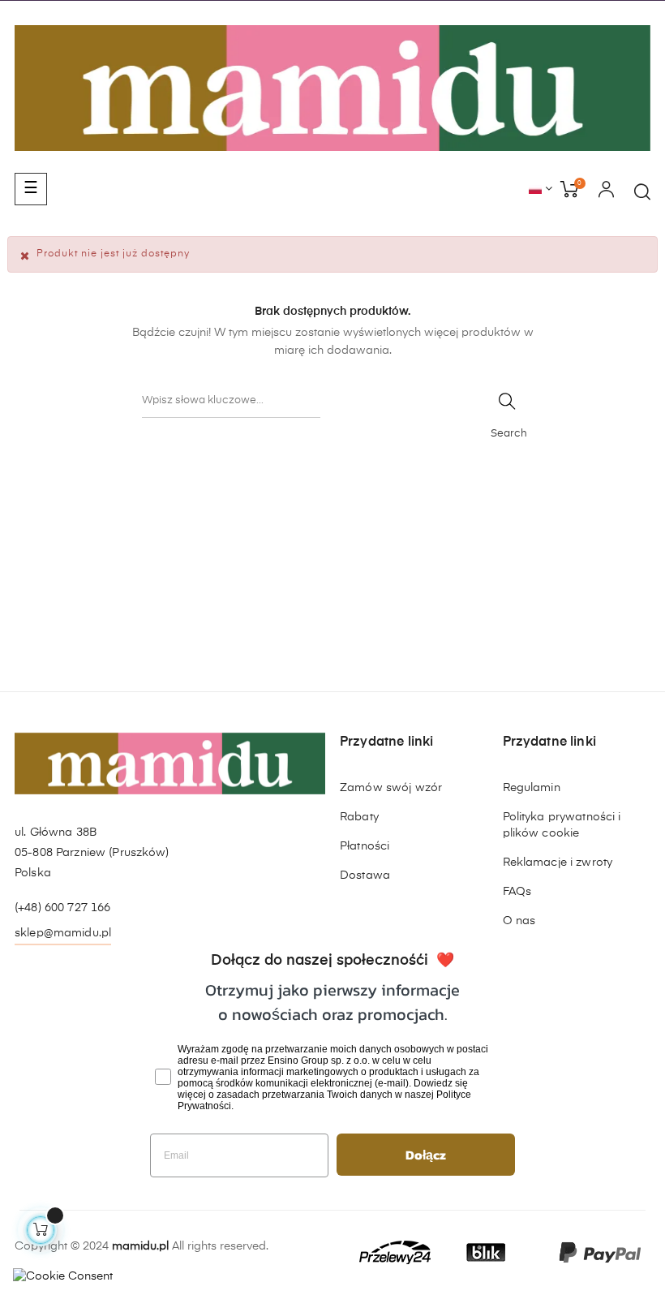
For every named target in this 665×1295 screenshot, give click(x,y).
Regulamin (531, 788)
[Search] (507, 401)
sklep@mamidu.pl (63, 933)
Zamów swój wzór (391, 788)
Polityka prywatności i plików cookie (562, 825)
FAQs (517, 891)
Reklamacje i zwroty (558, 862)
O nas (519, 921)
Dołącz (425, 1154)
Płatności (364, 846)
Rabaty (359, 817)
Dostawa (365, 875)
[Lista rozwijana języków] (540, 190)
